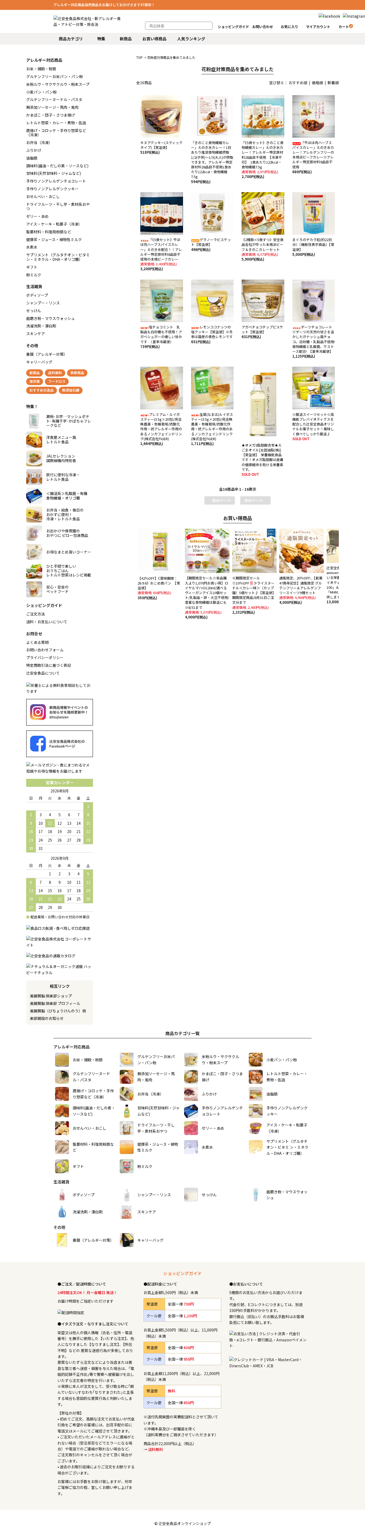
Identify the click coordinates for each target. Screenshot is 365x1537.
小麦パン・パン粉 (41, 92)
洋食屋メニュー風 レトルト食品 (61, 439)
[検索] (205, 25)
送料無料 (55, 372)
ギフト (31, 267)
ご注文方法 (35, 614)
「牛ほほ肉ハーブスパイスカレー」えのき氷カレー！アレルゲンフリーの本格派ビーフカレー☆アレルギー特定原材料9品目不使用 (313, 157)
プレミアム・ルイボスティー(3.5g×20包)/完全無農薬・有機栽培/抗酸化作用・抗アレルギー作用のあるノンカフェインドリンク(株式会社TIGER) (161, 429)
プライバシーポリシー (45, 657)
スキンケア (35, 333)
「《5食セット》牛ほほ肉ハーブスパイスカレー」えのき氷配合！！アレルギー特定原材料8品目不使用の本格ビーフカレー (161, 254)
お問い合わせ (262, 26)
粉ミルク (33, 274)
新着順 (333, 82)
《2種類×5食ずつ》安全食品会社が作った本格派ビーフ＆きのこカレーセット (263, 249)
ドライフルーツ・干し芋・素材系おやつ (58, 206)
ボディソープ (37, 295)
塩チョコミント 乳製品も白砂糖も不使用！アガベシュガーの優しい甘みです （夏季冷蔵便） (161, 336)
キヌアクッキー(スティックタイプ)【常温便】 (161, 147)
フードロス (56, 381)
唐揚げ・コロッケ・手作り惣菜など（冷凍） (56, 133)
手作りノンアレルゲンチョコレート (56, 181)
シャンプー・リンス (43, 302)
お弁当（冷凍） (39, 142)
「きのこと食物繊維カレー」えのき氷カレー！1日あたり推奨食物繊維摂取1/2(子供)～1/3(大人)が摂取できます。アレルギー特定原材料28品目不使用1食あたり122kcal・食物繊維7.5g (212, 162)
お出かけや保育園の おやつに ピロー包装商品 (67, 533)
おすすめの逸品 (41, 390)
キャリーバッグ (39, 362)
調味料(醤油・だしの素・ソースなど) (57, 165)
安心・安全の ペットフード (57, 589)
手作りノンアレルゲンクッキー (52, 188)
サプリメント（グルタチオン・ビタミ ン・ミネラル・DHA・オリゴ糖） (58, 257)
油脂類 (31, 158)
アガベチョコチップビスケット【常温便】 (262, 331)
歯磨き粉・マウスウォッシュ (50, 318)
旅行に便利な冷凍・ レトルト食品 (63, 477)
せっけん (33, 310)
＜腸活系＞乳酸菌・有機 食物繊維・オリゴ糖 (66, 496)
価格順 (317, 82)
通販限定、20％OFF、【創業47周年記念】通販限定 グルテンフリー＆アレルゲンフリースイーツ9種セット (301, 590)
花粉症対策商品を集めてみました (171, 57)
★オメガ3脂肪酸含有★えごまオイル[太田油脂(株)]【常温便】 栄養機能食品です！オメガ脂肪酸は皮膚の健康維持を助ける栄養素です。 (262, 460)
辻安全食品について (43, 673)
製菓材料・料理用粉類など (48, 231)
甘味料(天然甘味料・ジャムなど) (53, 173)
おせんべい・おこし (43, 196)
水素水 (31, 247)
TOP (139, 57)
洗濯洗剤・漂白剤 (41, 325)
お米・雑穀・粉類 (41, 68)
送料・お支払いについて (46, 621)
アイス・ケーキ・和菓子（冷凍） (54, 224)
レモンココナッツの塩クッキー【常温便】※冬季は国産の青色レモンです (212, 334)
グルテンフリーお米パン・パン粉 (54, 76)
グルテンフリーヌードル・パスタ (54, 99)
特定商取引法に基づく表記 (48, 665)
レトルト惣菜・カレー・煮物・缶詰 (56, 122)
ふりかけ (33, 150)
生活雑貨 (34, 286)
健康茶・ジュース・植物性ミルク (54, 239)
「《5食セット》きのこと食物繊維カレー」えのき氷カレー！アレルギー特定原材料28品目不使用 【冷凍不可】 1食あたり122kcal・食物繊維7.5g (263, 159)
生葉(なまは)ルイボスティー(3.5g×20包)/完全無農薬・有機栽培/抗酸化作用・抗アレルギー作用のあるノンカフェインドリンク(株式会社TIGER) (212, 429)
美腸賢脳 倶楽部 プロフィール (55, 1003)
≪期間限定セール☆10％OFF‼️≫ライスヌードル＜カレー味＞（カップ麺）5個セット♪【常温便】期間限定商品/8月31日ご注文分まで (254, 594)
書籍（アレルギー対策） (46, 354)
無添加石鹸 (70, 390)
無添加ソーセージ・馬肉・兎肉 (52, 107)
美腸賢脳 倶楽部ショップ (51, 995)
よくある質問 (37, 642)
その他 (32, 345)
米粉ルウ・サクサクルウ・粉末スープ (58, 84)
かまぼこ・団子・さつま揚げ (50, 115)
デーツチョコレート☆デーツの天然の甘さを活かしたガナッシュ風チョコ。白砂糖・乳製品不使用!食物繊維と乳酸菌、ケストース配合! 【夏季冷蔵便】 (313, 341)
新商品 (126, 38)
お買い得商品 (154, 38)
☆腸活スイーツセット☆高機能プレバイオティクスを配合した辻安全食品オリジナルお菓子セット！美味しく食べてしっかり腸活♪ (313, 426)
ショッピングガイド (233, 26)
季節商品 (77, 372)
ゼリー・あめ (37, 216)
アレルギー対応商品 (44, 60)
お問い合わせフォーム (45, 649)
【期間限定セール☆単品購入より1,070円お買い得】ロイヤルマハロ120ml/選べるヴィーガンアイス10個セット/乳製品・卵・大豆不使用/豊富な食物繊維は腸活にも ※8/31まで (207, 597)
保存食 (34, 381)
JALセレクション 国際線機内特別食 (61, 458)
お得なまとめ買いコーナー (68, 552)
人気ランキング (191, 38)
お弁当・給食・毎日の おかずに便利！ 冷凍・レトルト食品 (65, 514)
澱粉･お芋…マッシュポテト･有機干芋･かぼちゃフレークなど (68, 421)
